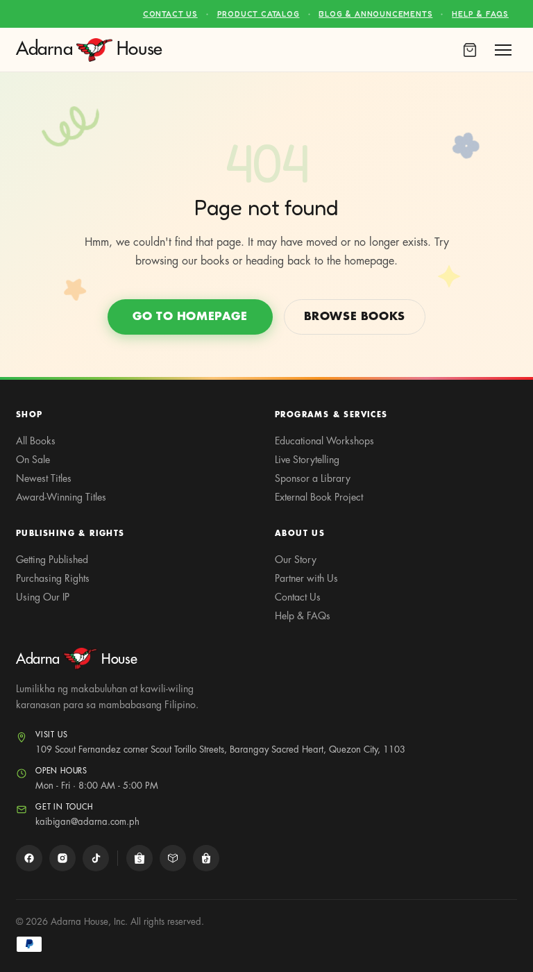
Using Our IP (42, 597)
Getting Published (52, 559)
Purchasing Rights (53, 578)
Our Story (295, 559)
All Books (36, 441)
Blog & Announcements (375, 14)
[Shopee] (139, 858)
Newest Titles (43, 478)
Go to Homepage (190, 316)
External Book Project (319, 497)
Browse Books (354, 316)
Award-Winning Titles (61, 497)
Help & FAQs (480, 14)
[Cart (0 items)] (470, 50)
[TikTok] (96, 858)
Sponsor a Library (312, 478)
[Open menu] (503, 50)
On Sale (33, 459)
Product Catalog (258, 14)
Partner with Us (306, 578)
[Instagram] (62, 858)
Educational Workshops (324, 441)
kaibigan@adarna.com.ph (87, 821)
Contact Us (170, 14)
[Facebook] (29, 858)
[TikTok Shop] (206, 858)
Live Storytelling (307, 459)
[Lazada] (173, 858)
